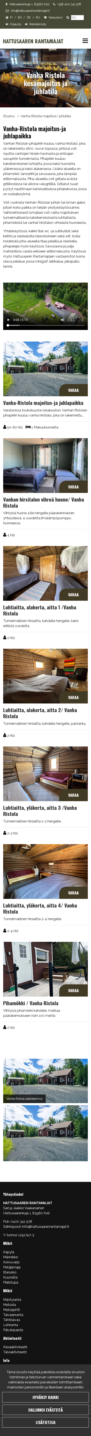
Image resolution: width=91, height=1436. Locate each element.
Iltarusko (10, 1272)
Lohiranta (10, 1325)
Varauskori (55, 17)
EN (20, 17)
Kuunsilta (10, 1277)
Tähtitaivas (11, 1320)
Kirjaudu (15, 24)
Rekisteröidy (37, 24)
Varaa (73, 390)
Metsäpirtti (11, 1310)
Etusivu (9, 116)
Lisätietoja (45, 1422)
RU (38, 17)
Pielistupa (10, 1282)
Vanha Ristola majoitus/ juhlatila (46, 116)
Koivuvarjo (11, 1262)
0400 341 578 (22, 1222)
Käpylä (8, 1252)
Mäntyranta (12, 1300)
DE (29, 17)
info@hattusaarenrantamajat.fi (30, 10)
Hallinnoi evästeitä (45, 1410)
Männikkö (10, 1257)
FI (11, 17)
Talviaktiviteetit (15, 1352)
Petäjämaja (12, 1267)
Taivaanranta (13, 1315)
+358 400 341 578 (69, 4)
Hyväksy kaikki (46, 1397)
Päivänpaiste (13, 1330)
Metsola (9, 1305)
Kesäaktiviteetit (15, 1347)
